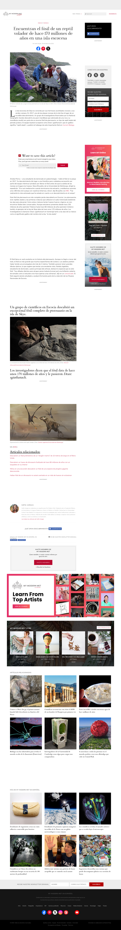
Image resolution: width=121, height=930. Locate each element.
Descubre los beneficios (43, 567)
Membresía (113, 14)
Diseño (24, 906)
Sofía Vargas (38, 43)
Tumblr (104, 84)
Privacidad (64, 925)
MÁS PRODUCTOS (98, 235)
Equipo (54, 923)
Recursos (63, 906)
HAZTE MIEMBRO (43, 563)
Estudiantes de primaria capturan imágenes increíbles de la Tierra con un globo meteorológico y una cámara (60, 829)
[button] (77, 14)
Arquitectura (39, 906)
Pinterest (97, 84)
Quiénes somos (47, 923)
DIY (45, 906)
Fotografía (31, 906)
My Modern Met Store (20, 628)
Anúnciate (75, 923)
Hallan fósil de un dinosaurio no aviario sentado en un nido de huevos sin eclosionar (41, 475)
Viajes (99, 906)
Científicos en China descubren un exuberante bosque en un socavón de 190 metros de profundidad (25, 871)
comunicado (68, 274)
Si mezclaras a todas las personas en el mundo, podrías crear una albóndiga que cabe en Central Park (94, 754)
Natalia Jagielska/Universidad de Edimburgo (50, 442)
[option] (62, 606)
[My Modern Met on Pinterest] (49, 912)
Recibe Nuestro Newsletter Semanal (63, 537)
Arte (19, 906)
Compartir (56, 529)
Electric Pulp (107, 923)
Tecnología (93, 906)
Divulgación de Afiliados (54, 925)
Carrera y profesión (53, 906)
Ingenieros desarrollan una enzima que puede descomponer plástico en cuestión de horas (95, 871)
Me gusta (14, 540)
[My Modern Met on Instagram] (60, 912)
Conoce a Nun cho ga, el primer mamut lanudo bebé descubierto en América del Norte (25, 712)
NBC (67, 191)
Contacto (69, 923)
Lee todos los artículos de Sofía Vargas (33, 519)
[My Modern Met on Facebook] (44, 912)
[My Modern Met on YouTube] (77, 912)
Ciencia (46, 23)
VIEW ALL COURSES (98, 190)
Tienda (105, 906)
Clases (69, 906)
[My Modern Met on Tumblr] (71, 912)
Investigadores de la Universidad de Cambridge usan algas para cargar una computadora (59, 754)
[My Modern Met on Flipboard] (66, 912)
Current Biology (68, 125)
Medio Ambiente (77, 906)
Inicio (40, 23)
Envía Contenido (61, 923)
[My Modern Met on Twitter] (55, 912)
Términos (70, 925)
